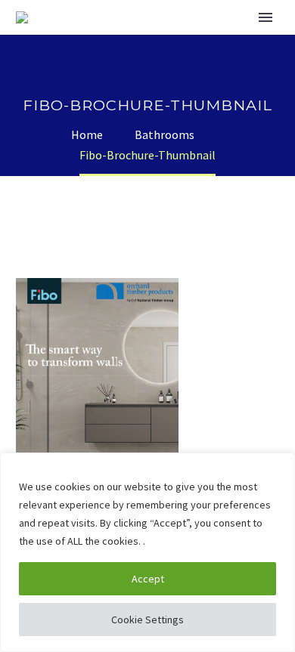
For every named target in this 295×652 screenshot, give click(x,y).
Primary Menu (265, 17)
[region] (147, 552)
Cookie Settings (147, 619)
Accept (148, 579)
